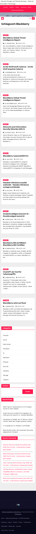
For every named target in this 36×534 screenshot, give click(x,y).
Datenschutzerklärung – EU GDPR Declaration (17, 518)
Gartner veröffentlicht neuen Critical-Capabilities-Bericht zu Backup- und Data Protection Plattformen (18, 471)
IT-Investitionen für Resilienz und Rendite (16, 426)
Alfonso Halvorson (9, 445)
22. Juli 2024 (9, 159)
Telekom (6, 380)
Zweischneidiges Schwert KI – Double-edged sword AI (16, 215)
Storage (5, 375)
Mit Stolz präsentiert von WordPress (11, 512)
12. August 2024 (10, 132)
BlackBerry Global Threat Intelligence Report (14, 39)
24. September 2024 (11, 103)
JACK (5, 469)
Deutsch (6, 7)
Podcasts (18, 526)
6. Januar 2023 (9, 306)
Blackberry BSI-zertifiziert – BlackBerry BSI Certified (15, 244)
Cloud (5, 340)
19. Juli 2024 (9, 190)
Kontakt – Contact (17, 522)
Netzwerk (6, 357)
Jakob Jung (21, 43)
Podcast (5, 362)
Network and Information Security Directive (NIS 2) (14, 128)
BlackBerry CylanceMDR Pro (15, 156)
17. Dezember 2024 (10, 72)
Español (12, 7)
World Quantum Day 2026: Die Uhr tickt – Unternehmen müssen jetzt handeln (17, 447)
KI (3, 353)
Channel (5, 335)
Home (2, 518)
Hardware (6, 349)
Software (5, 300)
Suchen (6, 386)
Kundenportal (27, 522)
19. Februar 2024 (10, 248)
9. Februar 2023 (10, 277)
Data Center (7, 344)
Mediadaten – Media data (8, 526)
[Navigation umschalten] (33, 18)
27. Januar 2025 (10, 43)
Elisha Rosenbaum (9, 454)
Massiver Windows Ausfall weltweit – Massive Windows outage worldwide (16, 185)
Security (5, 35)
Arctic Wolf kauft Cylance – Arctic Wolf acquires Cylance (18, 68)
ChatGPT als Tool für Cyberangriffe (12, 273)
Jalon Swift (6, 463)
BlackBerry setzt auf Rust (14, 303)
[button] (30, 18)
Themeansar (18, 514)
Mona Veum (7, 478)
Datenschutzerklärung (17, 10)
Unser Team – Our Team (7, 530)
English (17, 7)
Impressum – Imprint (26, 7)
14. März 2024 (9, 219)
